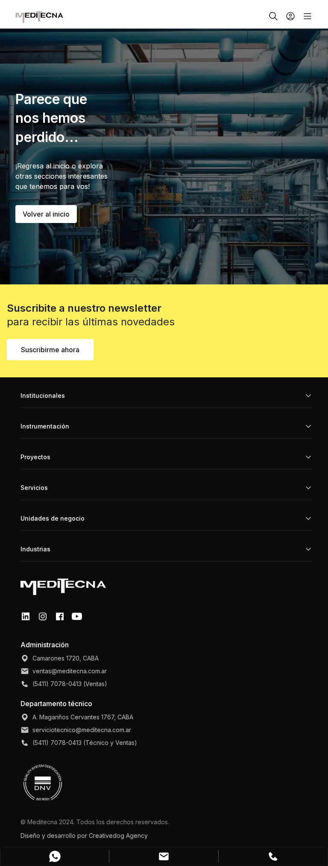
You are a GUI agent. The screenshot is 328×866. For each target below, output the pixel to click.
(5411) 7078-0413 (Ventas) (69, 683)
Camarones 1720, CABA (65, 658)
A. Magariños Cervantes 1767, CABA (82, 717)
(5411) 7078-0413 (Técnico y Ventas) (84, 742)
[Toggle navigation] (304, 16)
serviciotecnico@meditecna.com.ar (81, 729)
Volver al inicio (46, 214)
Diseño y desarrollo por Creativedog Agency (84, 835)
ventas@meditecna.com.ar (69, 671)
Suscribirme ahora (50, 349)
